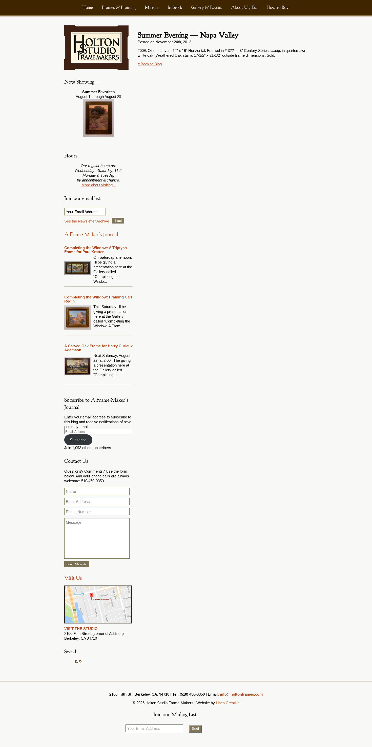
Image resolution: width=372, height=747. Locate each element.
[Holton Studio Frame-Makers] (96, 68)
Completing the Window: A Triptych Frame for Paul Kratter (95, 250)
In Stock (175, 7)
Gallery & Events (206, 7)
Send (118, 220)
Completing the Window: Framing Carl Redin (98, 299)
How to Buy (277, 7)
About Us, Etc (244, 7)
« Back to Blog (150, 64)
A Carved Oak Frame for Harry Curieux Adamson (98, 348)
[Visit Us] (98, 624)
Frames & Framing (119, 7)
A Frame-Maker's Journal (91, 234)
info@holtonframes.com (241, 694)
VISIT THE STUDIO (81, 629)
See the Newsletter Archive (86, 221)
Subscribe (78, 440)
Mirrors (151, 7)
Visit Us (73, 578)
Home (87, 7)
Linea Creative (228, 703)
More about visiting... (98, 185)
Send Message (77, 564)
